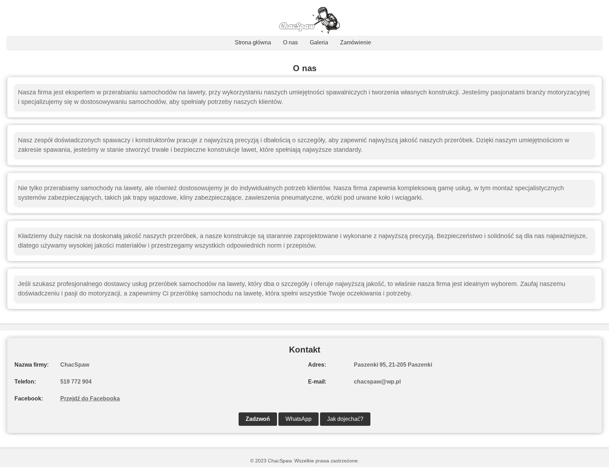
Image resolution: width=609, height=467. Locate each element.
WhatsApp (298, 419)
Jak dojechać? (345, 419)
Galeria (319, 42)
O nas (290, 42)
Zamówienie (355, 42)
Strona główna (253, 42)
